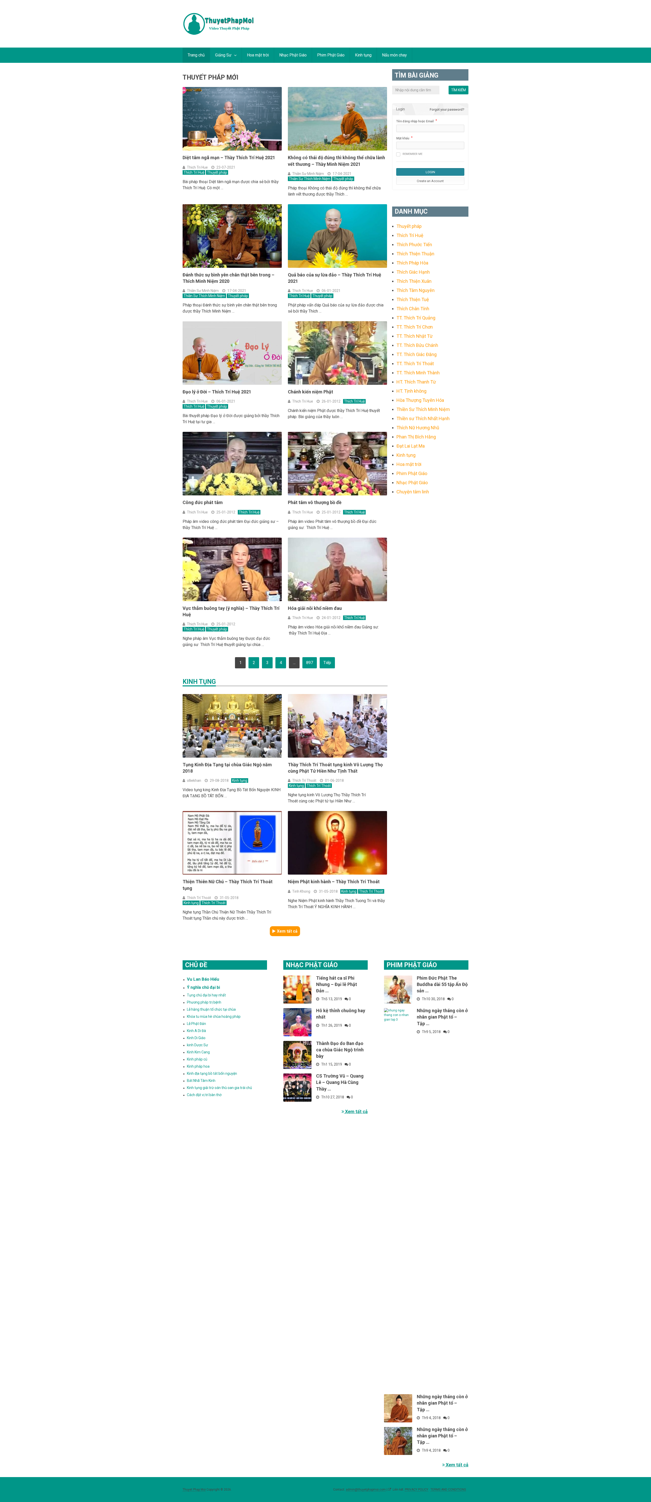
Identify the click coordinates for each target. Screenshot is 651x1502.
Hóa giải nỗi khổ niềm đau (315, 608)
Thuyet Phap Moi (194, 1489)
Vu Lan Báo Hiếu (203, 979)
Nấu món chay (394, 55)
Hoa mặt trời (258, 55)
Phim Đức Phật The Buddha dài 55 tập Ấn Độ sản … (442, 984)
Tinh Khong (301, 891)
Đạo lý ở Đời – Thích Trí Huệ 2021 (217, 391)
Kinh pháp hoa (198, 1066)
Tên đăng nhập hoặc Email (415, 121)
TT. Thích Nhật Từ (414, 336)
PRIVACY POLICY (416, 1489)
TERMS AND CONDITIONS (448, 1489)
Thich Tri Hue (197, 167)
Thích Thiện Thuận (415, 253)
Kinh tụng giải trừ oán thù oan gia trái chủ (219, 1088)
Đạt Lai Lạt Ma (410, 446)
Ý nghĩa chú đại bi (203, 987)
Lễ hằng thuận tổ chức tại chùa (211, 1009)
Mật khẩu (402, 138)
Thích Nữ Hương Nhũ (417, 427)
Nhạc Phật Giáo (293, 55)
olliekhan (194, 780)
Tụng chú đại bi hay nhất (206, 995)
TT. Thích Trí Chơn (414, 327)
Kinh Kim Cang (198, 1052)
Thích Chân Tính (412, 308)
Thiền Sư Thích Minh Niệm (309, 179)
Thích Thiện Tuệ (412, 299)
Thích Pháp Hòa (412, 263)
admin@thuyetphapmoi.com (366, 1489)
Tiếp (327, 662)
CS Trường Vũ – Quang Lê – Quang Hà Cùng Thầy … (340, 1082)
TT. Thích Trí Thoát (415, 363)
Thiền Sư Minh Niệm (308, 174)
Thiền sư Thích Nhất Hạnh (423, 418)
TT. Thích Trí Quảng (415, 317)
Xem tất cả (287, 931)
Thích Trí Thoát (304, 780)
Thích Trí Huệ (194, 172)
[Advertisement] (430, 581)
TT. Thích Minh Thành (418, 372)
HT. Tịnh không (411, 391)
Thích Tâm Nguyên (415, 290)
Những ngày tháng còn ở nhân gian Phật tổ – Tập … (442, 1017)
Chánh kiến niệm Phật (310, 391)
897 (309, 662)
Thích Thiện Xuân (414, 281)
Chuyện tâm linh (412, 491)
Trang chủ (196, 55)
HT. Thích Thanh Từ (416, 382)
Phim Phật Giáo (331, 55)
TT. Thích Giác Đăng (416, 354)
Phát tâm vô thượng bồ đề (315, 502)
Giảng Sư (223, 55)
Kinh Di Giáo (196, 1038)
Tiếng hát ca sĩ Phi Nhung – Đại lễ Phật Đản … (336, 984)
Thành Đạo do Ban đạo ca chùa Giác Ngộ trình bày (340, 1050)
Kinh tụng (363, 55)
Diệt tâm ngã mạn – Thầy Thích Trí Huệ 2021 (229, 157)
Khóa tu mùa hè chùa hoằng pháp (214, 1016)
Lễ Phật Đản (196, 1024)
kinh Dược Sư (197, 1045)
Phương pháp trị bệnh (204, 1002)
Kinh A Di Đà (196, 1031)
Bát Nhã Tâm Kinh (201, 1081)
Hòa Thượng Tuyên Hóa (420, 400)
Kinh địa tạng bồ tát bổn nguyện (212, 1073)
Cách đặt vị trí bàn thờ (204, 1095)
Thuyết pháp (217, 172)
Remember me (412, 154)
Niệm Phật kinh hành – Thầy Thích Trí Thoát (334, 881)
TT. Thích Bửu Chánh (417, 345)
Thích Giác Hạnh (413, 272)
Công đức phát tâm (203, 502)
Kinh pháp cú (197, 1059)
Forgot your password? (447, 109)
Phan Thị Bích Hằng (416, 436)
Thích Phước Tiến (414, 244)
